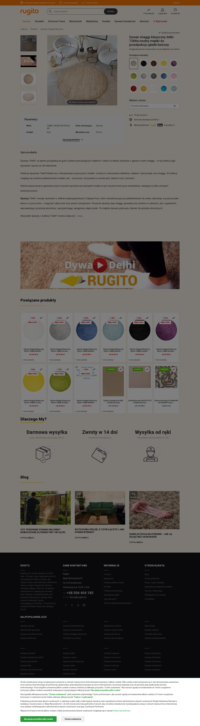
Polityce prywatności (121, 711)
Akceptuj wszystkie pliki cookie (38, 719)
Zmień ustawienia (73, 719)
